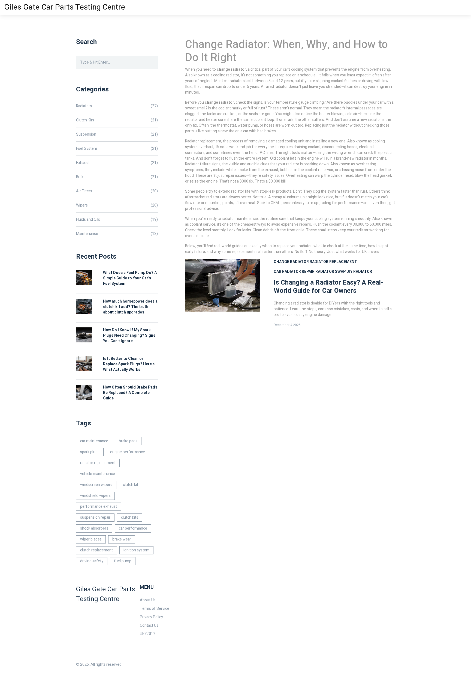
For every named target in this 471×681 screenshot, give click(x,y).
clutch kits (129, 517)
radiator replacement (333, 262)
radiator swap (330, 271)
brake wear (121, 539)
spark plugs (89, 452)
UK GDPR (147, 634)
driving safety (91, 561)
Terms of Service (154, 608)
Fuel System (117, 148)
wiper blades (91, 539)
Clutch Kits (117, 120)
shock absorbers (94, 528)
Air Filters (117, 191)
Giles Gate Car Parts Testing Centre (64, 7)
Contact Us (149, 625)
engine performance (127, 452)
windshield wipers (95, 495)
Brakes (117, 177)
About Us (148, 600)
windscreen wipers (96, 485)
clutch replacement (96, 550)
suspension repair (95, 517)
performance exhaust (98, 506)
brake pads (128, 441)
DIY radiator (359, 271)
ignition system (136, 550)
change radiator (291, 262)
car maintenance (94, 441)
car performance (133, 528)
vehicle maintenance (97, 474)
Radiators (117, 106)
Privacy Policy (151, 617)
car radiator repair (294, 271)
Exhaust (117, 163)
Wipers (117, 205)
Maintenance (117, 234)
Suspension (117, 134)
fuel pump (122, 561)
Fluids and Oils (117, 219)
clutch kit (130, 485)
